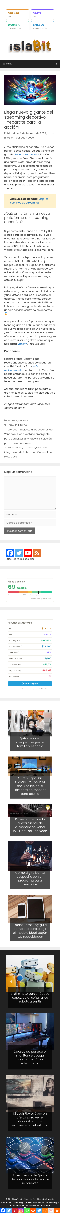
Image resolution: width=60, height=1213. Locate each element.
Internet (12, 420)
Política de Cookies (31, 1199)
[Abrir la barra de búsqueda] (56, 64)
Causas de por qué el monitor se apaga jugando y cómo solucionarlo (30, 1057)
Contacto (43, 1205)
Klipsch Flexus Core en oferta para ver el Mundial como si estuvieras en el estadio (30, 1119)
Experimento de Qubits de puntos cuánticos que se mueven (30, 1179)
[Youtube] (28, 553)
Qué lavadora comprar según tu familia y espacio (30, 742)
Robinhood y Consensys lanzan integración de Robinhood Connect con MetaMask (28, 452)
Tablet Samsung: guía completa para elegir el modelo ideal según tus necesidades (30, 931)
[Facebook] (10, 553)
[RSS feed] (37, 553)
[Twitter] (19, 553)
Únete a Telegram (30, 683)
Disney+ (22, 344)
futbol (23, 425)
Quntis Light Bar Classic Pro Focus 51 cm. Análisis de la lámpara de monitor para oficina (30, 786)
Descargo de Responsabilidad (29, 1202)
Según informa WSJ (27, 154)
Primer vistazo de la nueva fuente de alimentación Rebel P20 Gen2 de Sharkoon (30, 825)
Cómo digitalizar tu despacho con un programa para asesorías (30, 879)
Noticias (23, 420)
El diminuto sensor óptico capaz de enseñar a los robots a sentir (30, 998)
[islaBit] (30, 45)
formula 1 (13, 425)
